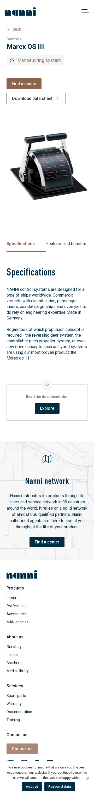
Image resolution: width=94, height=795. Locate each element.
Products (15, 588)
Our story (14, 647)
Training (13, 720)
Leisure (13, 598)
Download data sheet (32, 98)
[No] (87, 778)
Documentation (19, 712)
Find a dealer (24, 83)
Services (15, 685)
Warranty (14, 704)
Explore (47, 408)
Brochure (14, 663)
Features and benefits (66, 243)
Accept (32, 786)
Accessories (17, 614)
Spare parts (16, 696)
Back (16, 29)
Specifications (21, 243)
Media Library (18, 671)
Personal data (59, 786)
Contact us (22, 748)
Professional (17, 606)
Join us (12, 655)
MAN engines (17, 622)
